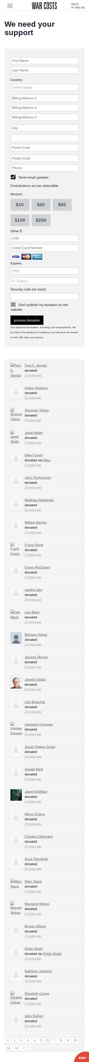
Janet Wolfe (33, 433)
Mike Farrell (33, 455)
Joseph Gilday (35, 679)
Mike (46, 460)
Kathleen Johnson (38, 971)
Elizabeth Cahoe (37, 993)
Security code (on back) (28, 289)
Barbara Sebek (36, 634)
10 (75, 1040)
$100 (20, 220)
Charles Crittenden (39, 836)
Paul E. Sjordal (36, 365)
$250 (41, 220)
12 (16, 1048)
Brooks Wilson (35, 926)
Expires (16, 263)
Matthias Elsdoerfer (39, 500)
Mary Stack (33, 881)
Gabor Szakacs (36, 388)
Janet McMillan (36, 792)
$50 (62, 204)
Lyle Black (32, 612)
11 (8, 1048)
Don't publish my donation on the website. (39, 307)
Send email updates (33, 177)
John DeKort (34, 1016)
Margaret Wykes (37, 904)
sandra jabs (33, 590)
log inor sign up (77, 5)
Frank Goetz (34, 545)
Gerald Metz (34, 769)
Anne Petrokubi (36, 859)
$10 (20, 204)
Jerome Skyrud (36, 657)
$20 (41, 204)
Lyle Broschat (35, 702)
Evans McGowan (37, 567)
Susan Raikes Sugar (40, 747)
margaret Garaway (39, 724)
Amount (16, 194)
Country (16, 80)
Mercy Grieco (35, 814)
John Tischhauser (38, 477)
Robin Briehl (34, 949)
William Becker (36, 522)
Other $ (16, 231)
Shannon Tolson (37, 410)
